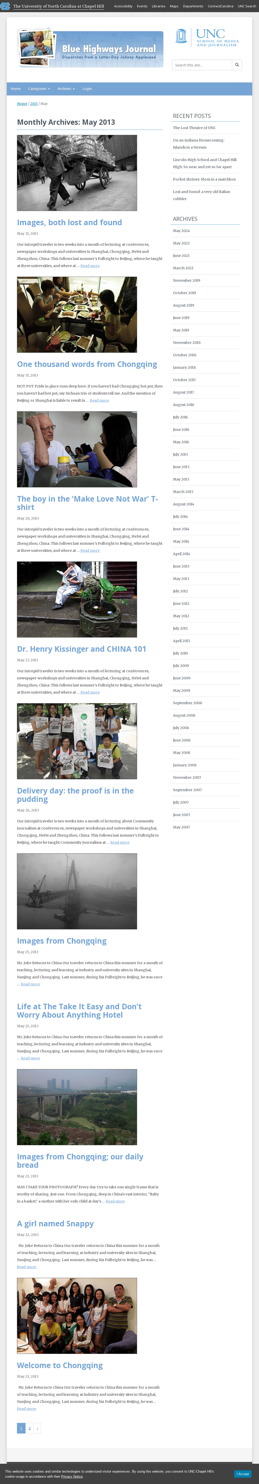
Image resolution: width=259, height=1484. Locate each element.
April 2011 (181, 641)
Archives (65, 88)
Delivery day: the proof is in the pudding (75, 794)
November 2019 (186, 280)
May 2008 (181, 752)
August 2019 (183, 305)
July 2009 (181, 665)
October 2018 (184, 355)
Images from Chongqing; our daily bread (80, 1160)
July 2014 (180, 516)
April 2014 (181, 554)
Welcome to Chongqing (60, 1365)
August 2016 (183, 404)
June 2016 (181, 429)
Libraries (158, 6)
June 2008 (181, 740)
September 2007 (187, 790)
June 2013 (181, 566)
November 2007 (187, 777)
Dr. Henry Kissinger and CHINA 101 (81, 649)
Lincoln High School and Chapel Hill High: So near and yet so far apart (204, 163)
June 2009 (181, 678)
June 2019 (181, 317)
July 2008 (181, 728)
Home (16, 88)
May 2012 (181, 616)
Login (87, 88)
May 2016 (181, 442)
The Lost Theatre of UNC (194, 128)
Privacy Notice (72, 1476)
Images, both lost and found (69, 222)
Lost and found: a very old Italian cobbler (201, 195)
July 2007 (181, 802)
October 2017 (184, 380)
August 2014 (183, 504)
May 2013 (181, 578)
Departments (193, 6)
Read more (90, 265)
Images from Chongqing (61, 940)
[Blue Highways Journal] (90, 47)
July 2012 (180, 591)
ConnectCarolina (220, 6)
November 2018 (187, 342)
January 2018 (184, 367)
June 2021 (181, 255)
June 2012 (181, 603)
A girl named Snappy (55, 1223)
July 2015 (180, 454)
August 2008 (184, 715)
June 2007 (181, 814)
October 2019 (184, 293)
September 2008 (187, 703)
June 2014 (181, 529)
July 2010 (180, 653)
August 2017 (183, 392)
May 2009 (181, 690)
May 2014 (181, 541)
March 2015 (183, 491)
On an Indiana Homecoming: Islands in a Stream (198, 144)
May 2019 (181, 330)
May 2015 (181, 479)
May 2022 (181, 243)
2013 (34, 104)
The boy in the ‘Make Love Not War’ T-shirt (87, 502)
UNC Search (247, 6)
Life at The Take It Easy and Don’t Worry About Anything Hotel (79, 1010)
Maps (174, 6)
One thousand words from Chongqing (87, 364)
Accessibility (123, 6)
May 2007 (181, 827)
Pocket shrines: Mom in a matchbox (204, 179)
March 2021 (183, 268)
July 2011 (180, 628)
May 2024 (181, 230)
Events (142, 6)
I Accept (243, 1474)
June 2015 (181, 467)
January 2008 (185, 765)
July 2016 (180, 417)
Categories (38, 88)
